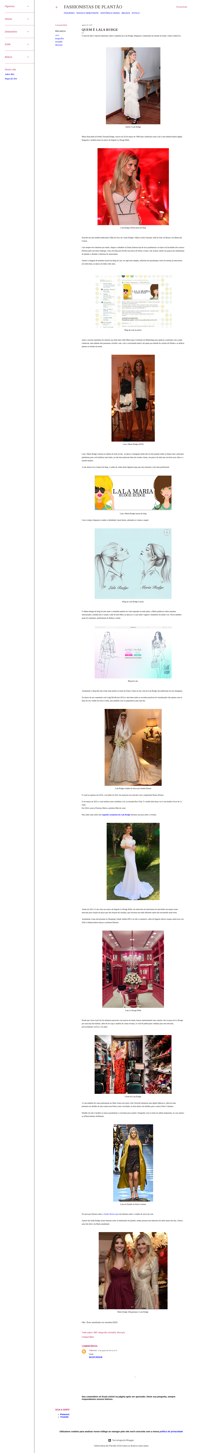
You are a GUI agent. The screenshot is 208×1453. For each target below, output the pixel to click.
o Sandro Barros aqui (110, 1214)
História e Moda (110, 13)
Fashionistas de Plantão (93, 6)
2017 (57, 35)
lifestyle (58, 45)
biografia (59, 39)
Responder (95, 1357)
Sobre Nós (9, 74)
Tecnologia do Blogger (123, 1440)
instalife (58, 42)
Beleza (126, 13)
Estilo (136, 13)
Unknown (93, 1350)
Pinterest (64, 1414)
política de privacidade (171, 1431)
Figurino (69, 13)
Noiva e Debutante (87, 13)
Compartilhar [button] (61, 25)
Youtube (64, 1417)
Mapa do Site (11, 78)
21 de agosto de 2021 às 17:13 (107, 1350)
